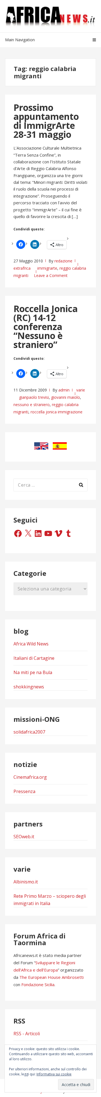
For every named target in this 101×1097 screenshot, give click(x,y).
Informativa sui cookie (54, 1074)
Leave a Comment (51, 275)
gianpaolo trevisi (34, 397)
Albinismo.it (25, 882)
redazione (63, 261)
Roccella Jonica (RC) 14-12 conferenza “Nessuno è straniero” (45, 327)
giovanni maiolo (65, 397)
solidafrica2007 (29, 732)
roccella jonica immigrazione (56, 411)
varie (80, 390)
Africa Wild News (31, 644)
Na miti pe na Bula (32, 672)
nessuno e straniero (31, 404)
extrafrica (22, 268)
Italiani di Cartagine (33, 658)
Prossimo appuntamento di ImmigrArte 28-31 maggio (46, 120)
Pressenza (24, 791)
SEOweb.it (23, 836)
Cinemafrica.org (30, 777)
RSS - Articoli (26, 1033)
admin (64, 390)
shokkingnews (28, 687)
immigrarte (47, 268)
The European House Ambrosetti (51, 977)
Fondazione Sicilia (37, 984)
